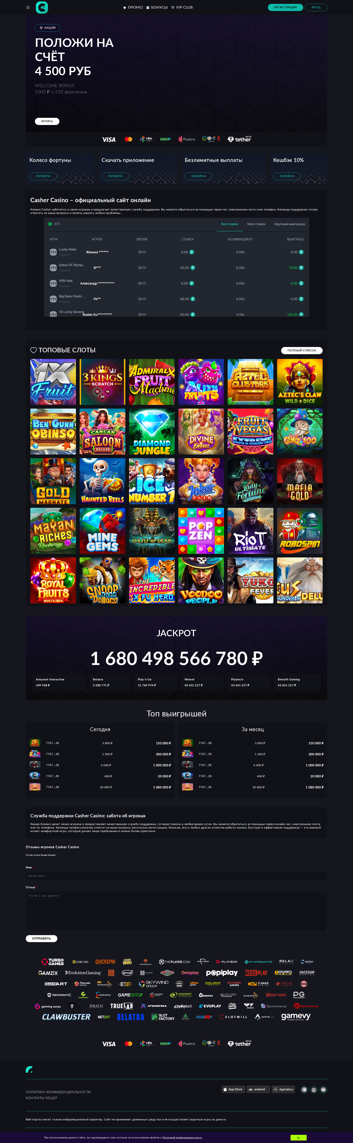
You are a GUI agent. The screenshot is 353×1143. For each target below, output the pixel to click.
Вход (316, 7)
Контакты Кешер (41, 1098)
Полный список (302, 350)
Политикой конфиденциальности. (182, 1137)
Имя (29, 867)
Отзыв (30, 887)
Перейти (43, 176)
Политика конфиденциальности (58, 1092)
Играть (47, 121)
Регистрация (285, 7)
